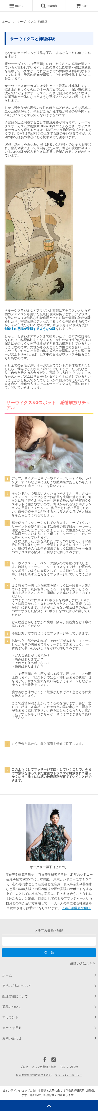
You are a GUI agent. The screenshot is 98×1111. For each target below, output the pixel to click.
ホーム (6, 21)
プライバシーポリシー (68, 1075)
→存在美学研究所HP (76, 908)
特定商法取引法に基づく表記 (34, 1075)
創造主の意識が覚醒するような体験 (30, 329)
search (51, 6)
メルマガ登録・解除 (44, 1066)
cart (85, 6)
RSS (62, 1066)
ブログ (24, 1066)
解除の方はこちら (83, 963)
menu (18, 6)
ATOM (74, 1066)
